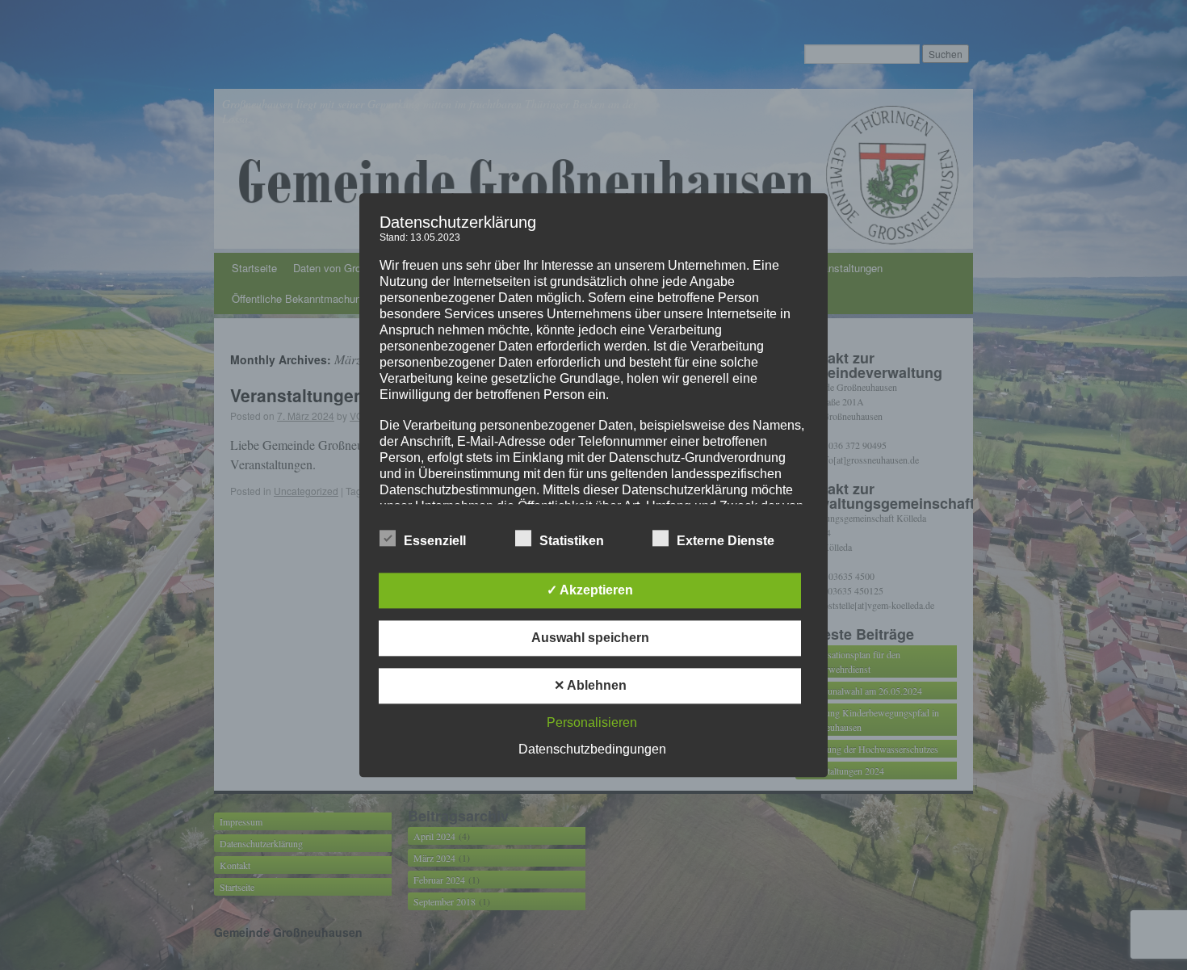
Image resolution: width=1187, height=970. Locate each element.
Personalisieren (592, 722)
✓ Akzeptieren (590, 590)
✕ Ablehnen (590, 685)
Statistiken (571, 541)
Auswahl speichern (590, 638)
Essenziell (435, 541)
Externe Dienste (725, 541)
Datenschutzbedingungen (592, 749)
